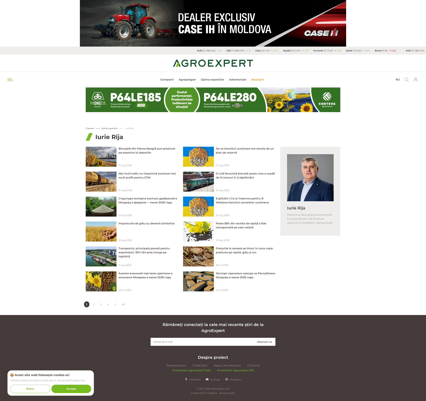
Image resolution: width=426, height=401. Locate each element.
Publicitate (200, 365)
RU (398, 79)
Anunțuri (257, 79)
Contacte (253, 365)
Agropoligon (187, 79)
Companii (167, 79)
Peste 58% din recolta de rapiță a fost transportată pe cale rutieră (241, 225)
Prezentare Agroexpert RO (235, 370)
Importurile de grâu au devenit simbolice (146, 223)
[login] (416, 79)
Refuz (30, 388)
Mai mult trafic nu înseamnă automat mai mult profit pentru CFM (147, 175)
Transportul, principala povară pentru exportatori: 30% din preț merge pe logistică (144, 252)
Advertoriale (237, 79)
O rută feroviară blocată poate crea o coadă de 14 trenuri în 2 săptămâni (245, 175)
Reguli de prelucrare (227, 365)
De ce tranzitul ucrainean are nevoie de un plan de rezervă (245, 150)
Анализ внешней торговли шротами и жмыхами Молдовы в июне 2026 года (145, 275)
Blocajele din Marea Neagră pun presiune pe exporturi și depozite (146, 150)
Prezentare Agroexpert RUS (191, 370)
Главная (90, 128)
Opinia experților (212, 79)
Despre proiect (176, 365)
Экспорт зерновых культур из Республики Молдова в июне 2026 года (245, 275)
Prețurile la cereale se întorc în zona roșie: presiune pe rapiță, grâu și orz (244, 250)
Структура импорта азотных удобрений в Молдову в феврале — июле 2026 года (147, 200)
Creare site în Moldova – (205, 393)
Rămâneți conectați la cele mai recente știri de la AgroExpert (213, 327)
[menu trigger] (9, 80)
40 (123, 304)
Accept (71, 388)
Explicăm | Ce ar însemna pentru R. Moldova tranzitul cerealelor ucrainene (242, 200)
